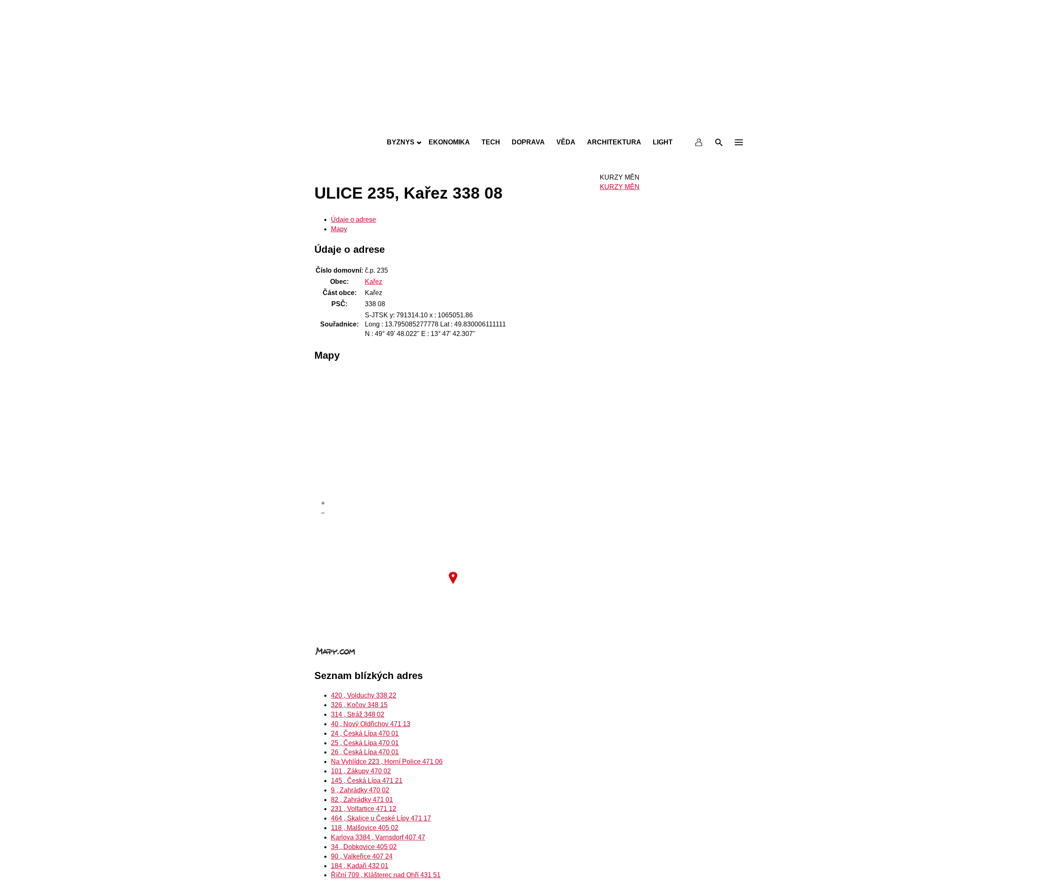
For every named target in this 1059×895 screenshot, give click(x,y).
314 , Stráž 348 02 (357, 714)
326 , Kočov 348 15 (359, 704)
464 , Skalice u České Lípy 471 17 (381, 818)
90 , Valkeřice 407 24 (362, 856)
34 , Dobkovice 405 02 (364, 846)
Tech (491, 142)
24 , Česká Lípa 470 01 (365, 733)
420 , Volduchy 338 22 (363, 695)
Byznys (400, 142)
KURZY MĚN (620, 186)
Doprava (528, 142)
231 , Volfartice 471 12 (363, 808)
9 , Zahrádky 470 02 (360, 790)
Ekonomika (449, 142)
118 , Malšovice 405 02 (364, 827)
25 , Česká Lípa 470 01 (365, 742)
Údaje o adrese (353, 219)
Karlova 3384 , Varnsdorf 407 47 (378, 837)
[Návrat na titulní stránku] (529, 124)
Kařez (373, 281)
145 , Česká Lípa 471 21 (367, 780)
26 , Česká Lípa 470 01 (365, 752)
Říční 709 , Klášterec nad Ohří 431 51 (386, 874)
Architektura (614, 142)
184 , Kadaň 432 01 (359, 865)
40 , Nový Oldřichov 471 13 (370, 723)
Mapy (339, 229)
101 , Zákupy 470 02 (361, 771)
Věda (565, 142)
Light (663, 142)
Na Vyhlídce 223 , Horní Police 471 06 (387, 761)
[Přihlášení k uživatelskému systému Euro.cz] (699, 142)
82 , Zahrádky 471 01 (362, 799)
